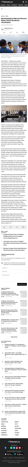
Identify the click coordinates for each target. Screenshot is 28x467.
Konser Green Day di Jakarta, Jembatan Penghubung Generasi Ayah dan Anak (15, 398)
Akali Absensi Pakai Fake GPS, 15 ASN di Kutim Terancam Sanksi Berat (16, 405)
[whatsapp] (11, 448)
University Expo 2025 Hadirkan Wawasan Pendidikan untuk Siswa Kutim (15, 377)
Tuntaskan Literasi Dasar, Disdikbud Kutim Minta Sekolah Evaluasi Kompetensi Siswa (15, 243)
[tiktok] (22, 448)
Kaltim (7, 16)
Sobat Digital (17, 462)
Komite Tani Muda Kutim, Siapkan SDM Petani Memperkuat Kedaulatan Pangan (15, 412)
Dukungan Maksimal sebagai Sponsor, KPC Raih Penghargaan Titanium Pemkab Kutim (16, 370)
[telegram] (14, 448)
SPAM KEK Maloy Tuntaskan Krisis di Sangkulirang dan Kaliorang (10, 320)
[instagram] (17, 448)
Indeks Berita (14, 337)
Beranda (3, 16)
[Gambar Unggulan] (14, 43)
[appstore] (8, 454)
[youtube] (20, 448)
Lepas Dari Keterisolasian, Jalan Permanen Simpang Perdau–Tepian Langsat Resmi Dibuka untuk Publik (9, 330)
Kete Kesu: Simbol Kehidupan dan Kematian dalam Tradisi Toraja (14, 362)
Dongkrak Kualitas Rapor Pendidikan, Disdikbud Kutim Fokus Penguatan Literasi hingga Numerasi (13, 236)
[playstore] (19, 454)
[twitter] (8, 448)
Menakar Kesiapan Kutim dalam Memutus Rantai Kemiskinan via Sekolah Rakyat (15, 249)
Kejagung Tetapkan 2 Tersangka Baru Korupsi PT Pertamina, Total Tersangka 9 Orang (15, 346)
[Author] (2, 29)
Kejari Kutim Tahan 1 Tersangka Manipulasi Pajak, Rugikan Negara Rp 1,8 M (15, 354)
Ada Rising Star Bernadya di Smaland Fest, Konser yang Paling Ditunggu (14, 391)
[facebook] (5, 448)
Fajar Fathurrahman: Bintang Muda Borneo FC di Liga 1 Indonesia (14, 384)
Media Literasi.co (8, 28)
